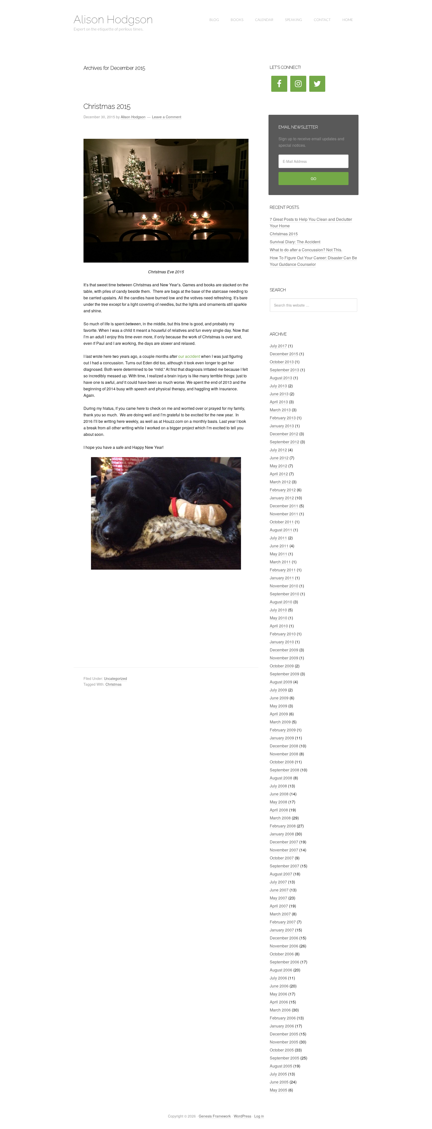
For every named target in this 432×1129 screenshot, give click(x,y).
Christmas (114, 684)
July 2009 (278, 690)
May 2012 (278, 466)
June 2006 (279, 986)
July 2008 (278, 786)
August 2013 (281, 378)
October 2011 (282, 522)
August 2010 (281, 602)
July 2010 (278, 610)
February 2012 (283, 490)
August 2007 (281, 874)
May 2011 (278, 554)
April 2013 (279, 402)
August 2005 (281, 1066)
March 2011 (280, 562)
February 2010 (283, 634)
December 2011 (284, 506)
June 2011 (279, 546)
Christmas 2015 (107, 106)
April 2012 (279, 474)
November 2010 (284, 586)
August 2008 (281, 778)
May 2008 (278, 802)
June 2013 (279, 394)
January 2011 (282, 578)
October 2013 (282, 362)
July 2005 (278, 1074)
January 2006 (282, 1026)
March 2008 (280, 818)
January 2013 (282, 426)
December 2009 (284, 650)
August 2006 (281, 970)
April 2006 (279, 1002)
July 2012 (278, 450)
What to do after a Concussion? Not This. (306, 250)
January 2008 (282, 834)
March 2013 (280, 410)
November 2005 (284, 1042)
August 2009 (281, 682)
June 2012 (279, 458)
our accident (189, 356)
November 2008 (284, 754)
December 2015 (284, 354)
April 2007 (279, 906)
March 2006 (280, 1010)
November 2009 (284, 658)
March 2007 (280, 914)
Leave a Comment (166, 116)
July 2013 (278, 386)
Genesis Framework (215, 1115)
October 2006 (282, 954)
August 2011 (281, 530)
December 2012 (284, 434)
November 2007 (284, 850)
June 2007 (279, 890)
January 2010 (282, 642)
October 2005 (282, 1050)
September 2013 (284, 370)
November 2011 (284, 514)
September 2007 (284, 866)
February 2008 (283, 826)
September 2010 (284, 594)
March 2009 (280, 722)
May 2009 (278, 706)
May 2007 (278, 898)
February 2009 (283, 730)
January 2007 (282, 930)
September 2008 (284, 770)
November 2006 (284, 946)
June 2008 (279, 794)
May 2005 (278, 1090)
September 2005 (284, 1058)
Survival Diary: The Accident (295, 242)
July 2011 (278, 538)
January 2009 (282, 738)
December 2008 (284, 746)
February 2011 (283, 570)
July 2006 (278, 978)
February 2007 (283, 922)
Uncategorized (115, 678)
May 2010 (278, 618)
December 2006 (284, 938)
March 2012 (280, 482)
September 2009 (284, 674)
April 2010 (279, 626)
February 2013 (283, 418)
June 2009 (279, 698)
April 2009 (279, 714)
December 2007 (284, 842)
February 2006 (283, 1018)
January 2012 (282, 498)
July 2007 (278, 882)
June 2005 (279, 1082)
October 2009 (282, 666)
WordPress (242, 1115)
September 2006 (284, 962)
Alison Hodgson (113, 19)
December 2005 (284, 1034)
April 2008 (279, 810)
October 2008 (282, 762)
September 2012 (284, 442)
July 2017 (278, 346)
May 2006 (278, 994)
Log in (259, 1115)
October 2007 (282, 858)
